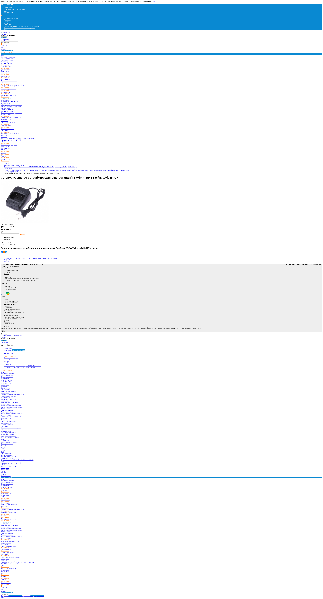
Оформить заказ (10, 289)
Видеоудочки (5, 148)
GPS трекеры (8, 307)
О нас (6, 23)
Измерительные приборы (68, 170)
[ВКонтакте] (2, 252)
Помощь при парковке (12, 309)
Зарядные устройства (8, 122)
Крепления (87, 170)
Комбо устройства (10, 303)
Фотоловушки (6, 159)
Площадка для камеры (8, 95)
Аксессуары (5, 71)
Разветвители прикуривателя (11, 113)
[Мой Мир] (6, 252)
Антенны (4, 73)
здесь (154, 1)
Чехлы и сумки (6, 114)
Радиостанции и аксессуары (11, 133)
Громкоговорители (37, 170)
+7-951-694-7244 (6, 41)
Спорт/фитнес (6, 66)
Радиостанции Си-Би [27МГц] (11, 140)
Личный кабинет (10, 288)
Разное (122, 170)
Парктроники (5, 92)
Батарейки (4, 121)
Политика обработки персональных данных (19, 28)
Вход (5, 11)
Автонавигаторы (6, 63)
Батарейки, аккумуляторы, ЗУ (11, 118)
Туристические (6, 70)
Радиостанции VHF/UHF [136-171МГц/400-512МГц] (17, 138)
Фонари (3, 156)
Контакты (7, 25)
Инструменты (5, 108)
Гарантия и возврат (11, 18)
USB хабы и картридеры (9, 102)
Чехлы (127, 170)
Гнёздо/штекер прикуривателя (11, 105)
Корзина (7, 286)
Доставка (7, 20)
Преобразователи (113, 170)
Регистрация (8, 12)
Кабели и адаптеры (7, 110)
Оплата (6, 21)
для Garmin (4, 130)
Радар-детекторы (10, 304)
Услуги (3, 141)
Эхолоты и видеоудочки (9, 145)
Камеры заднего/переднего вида (12, 86)
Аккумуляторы (6, 119)
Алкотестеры (5, 103)
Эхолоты (4, 149)
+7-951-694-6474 (6, 39)
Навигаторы (8, 306)
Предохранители (7, 111)
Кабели (80, 170)
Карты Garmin (5, 76)
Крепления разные (7, 129)
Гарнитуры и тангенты (22, 170)
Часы (6, 299)
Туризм (3, 153)
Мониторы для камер (8, 89)
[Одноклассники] (4, 252)
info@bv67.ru (14, 266)
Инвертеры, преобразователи (11, 106)
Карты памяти (6, 126)
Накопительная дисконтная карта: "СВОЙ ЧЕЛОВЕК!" (22, 26)
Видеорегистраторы (11, 301)
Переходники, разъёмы (99, 170)
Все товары (5, 65)
